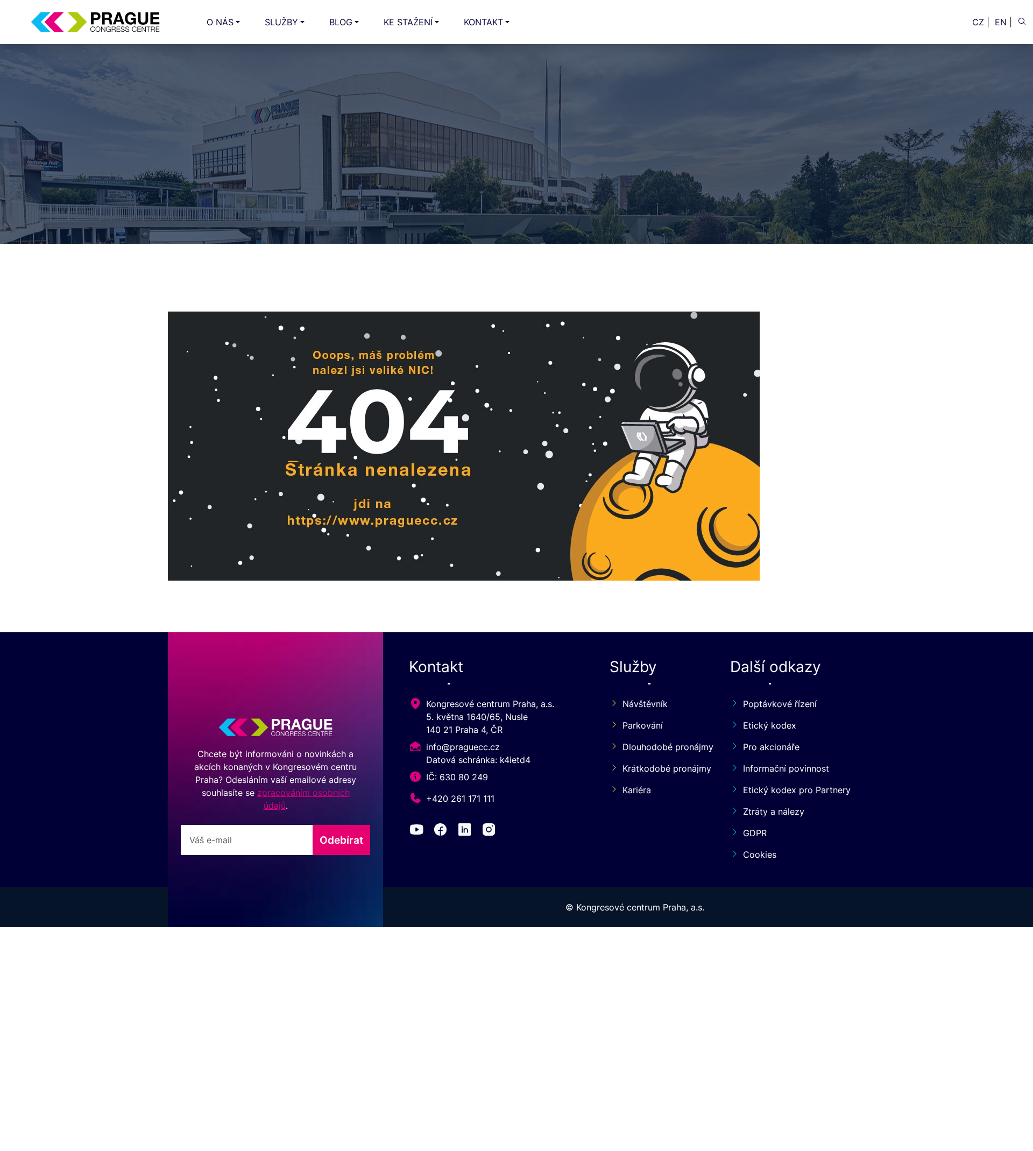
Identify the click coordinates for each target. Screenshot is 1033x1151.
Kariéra (636, 790)
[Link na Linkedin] (467, 831)
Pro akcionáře (771, 747)
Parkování (642, 725)
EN (1001, 22)
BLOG (340, 22)
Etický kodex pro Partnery (797, 790)
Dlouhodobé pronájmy (663, 747)
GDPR (755, 833)
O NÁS (220, 22)
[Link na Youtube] (418, 831)
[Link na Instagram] (491, 831)
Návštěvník (645, 703)
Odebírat (341, 840)
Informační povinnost (786, 768)
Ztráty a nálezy (773, 811)
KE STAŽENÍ (408, 22)
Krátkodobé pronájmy (663, 768)
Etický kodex (769, 725)
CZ (978, 22)
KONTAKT (483, 22)
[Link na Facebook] (442, 831)
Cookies (759, 854)
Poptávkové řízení (780, 703)
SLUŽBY (281, 22)
